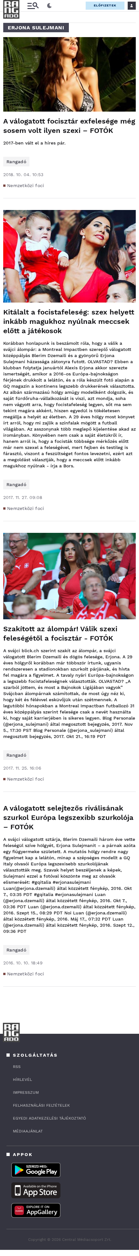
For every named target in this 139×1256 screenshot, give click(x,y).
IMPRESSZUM (26, 1092)
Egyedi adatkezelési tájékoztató (49, 1118)
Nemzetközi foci (25, 185)
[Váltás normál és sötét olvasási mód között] (49, 6)
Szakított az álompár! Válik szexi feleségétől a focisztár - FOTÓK (60, 633)
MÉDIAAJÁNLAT (28, 1131)
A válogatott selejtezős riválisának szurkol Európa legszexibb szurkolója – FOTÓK (68, 817)
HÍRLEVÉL (22, 1079)
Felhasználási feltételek (41, 1105)
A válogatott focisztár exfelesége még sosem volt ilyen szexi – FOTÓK (69, 126)
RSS (17, 1066)
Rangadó (16, 161)
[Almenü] (33, 5)
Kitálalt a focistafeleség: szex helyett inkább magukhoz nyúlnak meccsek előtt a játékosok (68, 321)
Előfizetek (105, 5)
